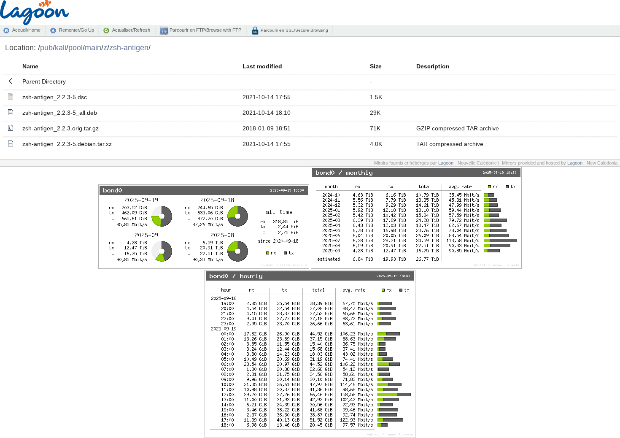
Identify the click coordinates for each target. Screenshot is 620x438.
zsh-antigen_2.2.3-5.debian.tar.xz (67, 144)
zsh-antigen (128, 47)
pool (75, 47)
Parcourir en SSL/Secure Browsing (293, 30)
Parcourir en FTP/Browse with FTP (204, 29)
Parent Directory (44, 81)
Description (433, 66)
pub (46, 47)
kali (60, 47)
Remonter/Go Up (76, 29)
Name (30, 66)
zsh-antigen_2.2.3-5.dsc (54, 97)
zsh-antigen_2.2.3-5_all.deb (59, 112)
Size (376, 66)
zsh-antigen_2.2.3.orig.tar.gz (60, 128)
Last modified (262, 66)
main (93, 47)
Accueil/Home (26, 29)
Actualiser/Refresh (131, 29)
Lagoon (445, 162)
